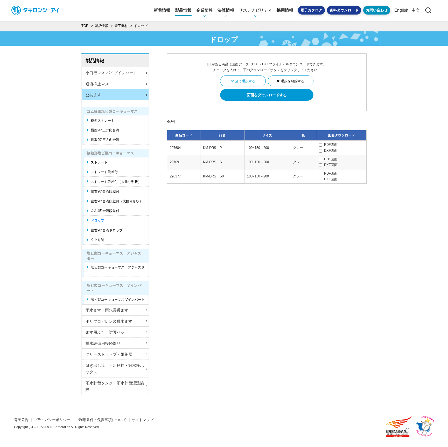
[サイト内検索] (428, 10)
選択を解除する (292, 81)
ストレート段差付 (104, 172)
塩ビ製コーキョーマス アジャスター (118, 269)
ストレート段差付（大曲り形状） (116, 182)
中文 (415, 10)
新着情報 (162, 10)
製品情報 (95, 60)
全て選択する (245, 81)
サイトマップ (142, 420)
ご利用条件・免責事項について (100, 420)
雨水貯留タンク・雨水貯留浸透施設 (115, 386)
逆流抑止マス (97, 84)
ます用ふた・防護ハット (107, 332)
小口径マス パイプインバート (111, 73)
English (401, 10)
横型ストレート (102, 120)
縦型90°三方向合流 (105, 140)
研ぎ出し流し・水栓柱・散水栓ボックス (115, 368)
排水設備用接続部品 (103, 343)
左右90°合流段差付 (105, 191)
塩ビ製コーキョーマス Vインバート (118, 299)
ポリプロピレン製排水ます (109, 321)
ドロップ (97, 220)
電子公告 (21, 420)
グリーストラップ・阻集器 (109, 354)
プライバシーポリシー (52, 420)
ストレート (99, 162)
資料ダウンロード (344, 10)
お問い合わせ (377, 10)
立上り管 (97, 240)
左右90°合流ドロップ (107, 230)
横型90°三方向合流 (105, 130)
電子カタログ (311, 10)
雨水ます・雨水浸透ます (107, 310)
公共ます (93, 95)
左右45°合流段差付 (105, 211)
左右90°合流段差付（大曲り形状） (117, 201)
